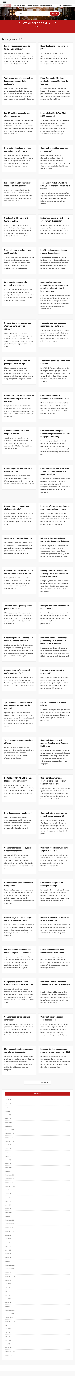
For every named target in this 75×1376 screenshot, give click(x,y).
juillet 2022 (8, 1284)
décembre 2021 (10, 1310)
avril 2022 (8, 1295)
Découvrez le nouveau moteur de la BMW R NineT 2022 (54, 919)
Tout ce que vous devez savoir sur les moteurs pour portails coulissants (19, 81)
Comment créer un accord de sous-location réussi (53, 1018)
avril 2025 (8, 1160)
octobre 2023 (9, 1227)
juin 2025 (7, 1152)
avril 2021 (8, 1340)
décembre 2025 (10, 1130)
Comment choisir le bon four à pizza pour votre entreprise (17, 362)
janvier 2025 (8, 1171)
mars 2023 (8, 1254)
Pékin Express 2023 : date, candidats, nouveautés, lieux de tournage (54, 81)
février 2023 (8, 1257)
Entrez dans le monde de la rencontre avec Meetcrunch (52, 951)
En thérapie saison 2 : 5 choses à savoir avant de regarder (54, 219)
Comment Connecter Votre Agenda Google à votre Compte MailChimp (54, 743)
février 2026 (8, 1122)
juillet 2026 (8, 1103)
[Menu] (4, 2)
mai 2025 (8, 1156)
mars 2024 (8, 1209)
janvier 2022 (8, 1306)
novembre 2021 (10, 1314)
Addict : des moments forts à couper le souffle (16, 432)
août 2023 (8, 1235)
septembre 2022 (10, 1276)
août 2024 (8, 1190)
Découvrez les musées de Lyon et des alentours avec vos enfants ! (18, 572)
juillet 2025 (8, 1148)
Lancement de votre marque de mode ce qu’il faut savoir (17, 184)
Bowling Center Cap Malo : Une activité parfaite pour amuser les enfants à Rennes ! (54, 573)
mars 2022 (8, 1299)
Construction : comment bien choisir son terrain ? (16, 508)
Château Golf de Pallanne (37, 23)
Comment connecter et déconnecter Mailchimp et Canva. (55, 397)
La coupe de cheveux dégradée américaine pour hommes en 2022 (55, 1050)
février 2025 (8, 1167)
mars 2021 (8, 1344)
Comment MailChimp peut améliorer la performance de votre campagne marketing (55, 433)
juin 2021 (7, 1332)
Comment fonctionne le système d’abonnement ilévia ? (18, 849)
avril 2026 (8, 1115)
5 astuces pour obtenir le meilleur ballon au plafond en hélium (18, 639)
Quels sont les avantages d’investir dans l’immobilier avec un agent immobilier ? (54, 781)
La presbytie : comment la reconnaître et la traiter (15, 284)
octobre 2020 (9, 1355)
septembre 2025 (10, 1141)
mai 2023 (8, 1246)
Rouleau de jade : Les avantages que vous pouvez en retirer (18, 919)
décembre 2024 (10, 1175)
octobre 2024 (9, 1182)
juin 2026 (7, 1107)
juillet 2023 (8, 1239)
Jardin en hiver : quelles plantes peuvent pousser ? (18, 607)
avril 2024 (8, 1205)
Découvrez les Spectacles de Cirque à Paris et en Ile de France (54, 540)
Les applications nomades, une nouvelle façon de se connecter (17, 951)
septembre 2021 (10, 1321)
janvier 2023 (8, 1261)
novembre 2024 (10, 1179)
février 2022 (8, 1302)
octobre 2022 (9, 1272)
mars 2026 (8, 1118)
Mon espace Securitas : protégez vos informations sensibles (18, 1050)
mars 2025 (8, 1163)
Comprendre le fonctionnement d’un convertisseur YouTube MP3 (18, 983)
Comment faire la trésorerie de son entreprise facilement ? (53, 814)
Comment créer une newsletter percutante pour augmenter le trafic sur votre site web (53, 640)
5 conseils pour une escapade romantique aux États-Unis (53, 324)
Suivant (43, 1082)
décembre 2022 (10, 1265)
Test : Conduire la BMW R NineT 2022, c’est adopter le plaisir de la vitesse (55, 185)
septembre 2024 (10, 1186)
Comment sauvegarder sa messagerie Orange (51, 884)
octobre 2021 (9, 1317)
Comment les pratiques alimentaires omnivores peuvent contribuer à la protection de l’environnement (54, 287)
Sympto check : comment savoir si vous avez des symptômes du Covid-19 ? (19, 705)
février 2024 (8, 1212)
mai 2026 (8, 1111)
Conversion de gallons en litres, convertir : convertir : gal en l (17, 149)
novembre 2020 (10, 1351)
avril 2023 (8, 1250)
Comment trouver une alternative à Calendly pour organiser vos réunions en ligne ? (54, 471)
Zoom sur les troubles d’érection (18, 538)
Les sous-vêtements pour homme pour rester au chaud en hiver (55, 508)
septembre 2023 (10, 1231)
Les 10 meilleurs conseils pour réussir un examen (17, 115)
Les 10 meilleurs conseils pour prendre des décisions (53, 252)
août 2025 (8, 1145)
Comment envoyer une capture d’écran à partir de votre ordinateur (17, 326)
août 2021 (8, 1325)
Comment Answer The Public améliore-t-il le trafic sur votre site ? (55, 984)
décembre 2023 (10, 1220)
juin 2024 (7, 1197)
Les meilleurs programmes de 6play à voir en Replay (17, 47)
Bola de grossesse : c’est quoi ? (18, 813)
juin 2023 (7, 1242)
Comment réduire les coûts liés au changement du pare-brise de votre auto (19, 398)
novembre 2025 (10, 1133)
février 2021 (8, 1347)
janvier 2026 (8, 1126)
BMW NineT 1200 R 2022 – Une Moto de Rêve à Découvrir (18, 779)
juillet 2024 (8, 1193)
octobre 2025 (9, 1137)
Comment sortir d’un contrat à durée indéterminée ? (17, 672)
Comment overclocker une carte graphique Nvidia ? (54, 849)
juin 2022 (7, 1287)
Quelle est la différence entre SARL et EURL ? (16, 219)
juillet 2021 (8, 1329)
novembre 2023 (10, 1224)
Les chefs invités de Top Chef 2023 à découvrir (53, 115)
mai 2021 (8, 1336)
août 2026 (8, 1100)
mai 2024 (8, 1201)
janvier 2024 (8, 1216)
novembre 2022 (10, 1269)
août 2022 (8, 1280)
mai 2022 (8, 1291)
